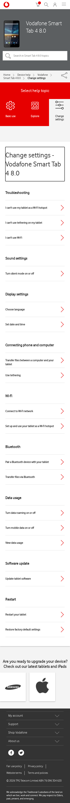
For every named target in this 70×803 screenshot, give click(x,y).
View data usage (14, 542)
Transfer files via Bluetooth (20, 477)
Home (6, 74)
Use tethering (13, 375)
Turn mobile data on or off (19, 527)
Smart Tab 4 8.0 (12, 78)
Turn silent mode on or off (19, 273)
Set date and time (15, 324)
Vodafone (43, 74)
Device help (24, 74)
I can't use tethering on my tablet (23, 222)
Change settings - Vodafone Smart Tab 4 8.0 (33, 164)
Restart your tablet (15, 614)
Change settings (37, 78)
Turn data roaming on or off (20, 512)
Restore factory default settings (22, 629)
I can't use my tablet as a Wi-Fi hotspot (26, 207)
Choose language (15, 309)
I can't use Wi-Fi (13, 237)
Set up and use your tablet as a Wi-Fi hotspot (29, 426)
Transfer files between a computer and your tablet (29, 362)
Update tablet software (18, 578)
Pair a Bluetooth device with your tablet (27, 462)
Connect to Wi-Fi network (19, 411)
